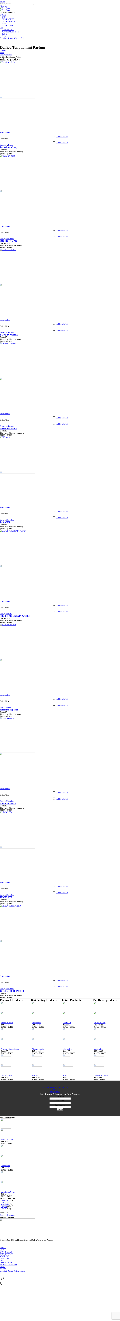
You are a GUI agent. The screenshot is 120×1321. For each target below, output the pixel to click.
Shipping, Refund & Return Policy (13, 38)
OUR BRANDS (6, 1252)
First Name (60, 1096)
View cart (3, 6)
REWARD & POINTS (10, 32)
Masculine (10, 239)
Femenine (3, 145)
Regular (4, 1207)
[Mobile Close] (1, 1246)
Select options (5, 132)
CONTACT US (6, 1262)
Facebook (4, 1215)
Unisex (9, 614)
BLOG (2, 1267)
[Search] (33, 4)
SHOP (2, 1250)
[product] (60, 96)
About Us (5, 36)
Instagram (13, 1215)
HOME (3, 1248)
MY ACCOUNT (8, 25)
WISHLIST (4, 1256)
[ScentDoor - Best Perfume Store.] (60, 9)
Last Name (60, 1101)
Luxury (11, 145)
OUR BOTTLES (6, 1254)
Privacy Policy (55, 1092)
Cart (1, 1260)
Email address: (60, 1105)
